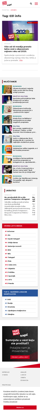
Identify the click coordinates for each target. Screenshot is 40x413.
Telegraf (11, 257)
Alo (9, 235)
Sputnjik (11, 276)
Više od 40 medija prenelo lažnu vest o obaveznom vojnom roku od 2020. (17, 49)
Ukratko (11, 190)
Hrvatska (11, 307)
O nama (5, 375)
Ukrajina (11, 314)
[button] (36, 4)
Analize (23, 372)
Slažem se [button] (20, 407)
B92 (9, 250)
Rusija (10, 303)
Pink (9, 261)
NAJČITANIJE (10, 81)
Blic (9, 254)
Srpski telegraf (14, 239)
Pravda (11, 283)
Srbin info (12, 265)
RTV (10, 280)
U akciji (23, 375)
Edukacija (24, 380)
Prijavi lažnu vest (20, 357)
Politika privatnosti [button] (10, 402)
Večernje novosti (14, 246)
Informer (11, 231)
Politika (11, 272)
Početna (5, 10)
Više (21, 60)
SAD (9, 299)
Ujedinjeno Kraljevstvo (17, 311)
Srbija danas (13, 243)
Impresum (5, 372)
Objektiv (11, 269)
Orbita (23, 377)
